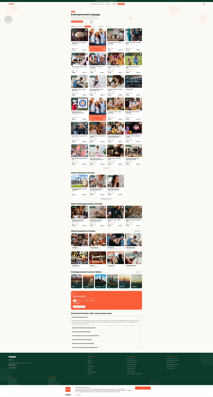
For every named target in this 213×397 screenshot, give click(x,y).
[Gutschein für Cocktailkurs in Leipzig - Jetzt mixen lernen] (122, 207)
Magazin (114, 4)
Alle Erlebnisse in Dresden (106, 198)
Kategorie (80, 26)
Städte (102, 4)
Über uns (89, 358)
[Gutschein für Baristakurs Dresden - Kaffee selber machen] (122, 146)
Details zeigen (78, 394)
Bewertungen (90, 373)
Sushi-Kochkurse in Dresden (132, 362)
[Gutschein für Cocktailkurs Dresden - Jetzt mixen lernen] (122, 54)
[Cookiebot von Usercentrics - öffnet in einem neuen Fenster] (68, 395)
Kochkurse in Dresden (131, 360)
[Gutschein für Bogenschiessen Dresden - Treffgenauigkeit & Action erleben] (86, 99)
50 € (79, 300)
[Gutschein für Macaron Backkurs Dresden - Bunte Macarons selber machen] (104, 77)
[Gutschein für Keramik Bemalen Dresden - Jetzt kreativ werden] (122, 77)
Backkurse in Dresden (131, 371)
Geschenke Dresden (51, 379)
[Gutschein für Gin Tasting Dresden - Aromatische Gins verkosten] (140, 123)
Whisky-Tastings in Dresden (14, 384)
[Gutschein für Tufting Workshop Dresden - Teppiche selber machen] (86, 77)
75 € (83, 300)
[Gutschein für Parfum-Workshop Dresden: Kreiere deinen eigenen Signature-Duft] (104, 176)
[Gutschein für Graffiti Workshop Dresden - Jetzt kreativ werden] (140, 30)
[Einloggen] (204, 4)
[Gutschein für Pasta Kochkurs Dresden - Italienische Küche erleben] (140, 99)
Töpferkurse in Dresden (131, 366)
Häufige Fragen (90, 362)
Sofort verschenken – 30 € (79, 306)
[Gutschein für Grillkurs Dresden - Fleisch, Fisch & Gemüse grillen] (104, 54)
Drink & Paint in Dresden (171, 366)
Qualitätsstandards (91, 366)
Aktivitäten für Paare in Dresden (54, 382)
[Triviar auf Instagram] (10, 360)
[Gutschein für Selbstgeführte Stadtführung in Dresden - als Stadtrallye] (86, 176)
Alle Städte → (138, 271)
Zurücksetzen (109, 26)
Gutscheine (121, 4)
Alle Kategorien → (138, 231)
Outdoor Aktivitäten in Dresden (53, 384)
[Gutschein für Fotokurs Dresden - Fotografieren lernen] (86, 123)
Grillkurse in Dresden (170, 362)
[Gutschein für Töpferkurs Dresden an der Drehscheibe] (86, 54)
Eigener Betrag (76, 303)
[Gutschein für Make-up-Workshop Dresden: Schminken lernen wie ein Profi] (122, 176)
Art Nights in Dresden (171, 368)
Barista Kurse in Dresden (131, 364)
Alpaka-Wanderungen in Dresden (173, 364)
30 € (75, 300)
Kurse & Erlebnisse (95, 4)
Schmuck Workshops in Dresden (172, 358)
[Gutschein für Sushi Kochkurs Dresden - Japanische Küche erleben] (122, 30)
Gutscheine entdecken (77, 21)
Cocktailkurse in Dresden (131, 368)
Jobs (88, 364)
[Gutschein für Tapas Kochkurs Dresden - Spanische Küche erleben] (122, 99)
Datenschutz (90, 368)
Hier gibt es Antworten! (13, 365)
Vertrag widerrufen (12, 367)
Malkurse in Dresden (131, 358)
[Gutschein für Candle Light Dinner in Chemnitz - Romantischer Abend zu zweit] (86, 207)
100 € (87, 300)
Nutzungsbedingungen (92, 371)
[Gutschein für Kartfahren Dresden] (140, 77)
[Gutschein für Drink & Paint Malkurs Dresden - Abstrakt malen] (86, 146)
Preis (94, 26)
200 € (92, 300)
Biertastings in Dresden (13, 382)
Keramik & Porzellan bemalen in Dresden (134, 373)
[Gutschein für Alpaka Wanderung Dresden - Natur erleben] (140, 54)
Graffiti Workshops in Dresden (172, 360)
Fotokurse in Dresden (12, 379)
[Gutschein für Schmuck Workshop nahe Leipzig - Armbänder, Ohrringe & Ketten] (104, 207)
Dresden (87, 26)
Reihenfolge (101, 26)
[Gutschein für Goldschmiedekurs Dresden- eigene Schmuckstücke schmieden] (140, 146)
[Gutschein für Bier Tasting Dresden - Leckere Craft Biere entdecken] (104, 123)
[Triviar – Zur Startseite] (11, 4)
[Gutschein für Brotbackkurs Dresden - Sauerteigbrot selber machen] (86, 30)
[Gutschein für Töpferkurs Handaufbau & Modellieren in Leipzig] (140, 207)
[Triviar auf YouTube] (12, 360)
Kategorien (108, 4)
